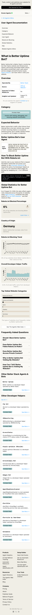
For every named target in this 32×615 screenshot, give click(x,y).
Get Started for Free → (16, 7)
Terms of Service (8, 599)
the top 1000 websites (14, 196)
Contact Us (6, 604)
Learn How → (24, 215)
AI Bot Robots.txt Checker (22, 575)
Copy (28, 175)
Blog (4, 582)
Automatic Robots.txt (17, 165)
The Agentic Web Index (8, 578)
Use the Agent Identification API (22, 565)
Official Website (23, 86)
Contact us (23, 101)
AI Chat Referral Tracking (7, 558)
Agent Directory (8, 575)
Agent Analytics (6, 72)
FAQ (3, 46)
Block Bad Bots (22, 562)
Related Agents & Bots (9, 49)
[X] (16, 611)
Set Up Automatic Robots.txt (22, 558)
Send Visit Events (22, 555)
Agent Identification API (8, 567)
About (4, 591)
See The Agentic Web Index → (16, 327)
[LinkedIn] (13, 611)
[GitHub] (18, 611)
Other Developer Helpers (13, 396)
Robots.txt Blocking (8, 40)
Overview (5, 28)
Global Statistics (7, 43)
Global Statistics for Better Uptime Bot (14, 186)
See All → (4, 400)
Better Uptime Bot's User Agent (13, 138)
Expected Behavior (8, 34)
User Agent (5, 37)
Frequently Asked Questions (14, 332)
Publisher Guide (7, 594)
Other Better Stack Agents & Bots (14, 375)
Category (5, 31)
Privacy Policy (7, 602)
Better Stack (24, 83)
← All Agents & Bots (7, 18)
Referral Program (8, 597)
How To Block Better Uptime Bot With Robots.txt (14, 156)
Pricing (5, 589)
